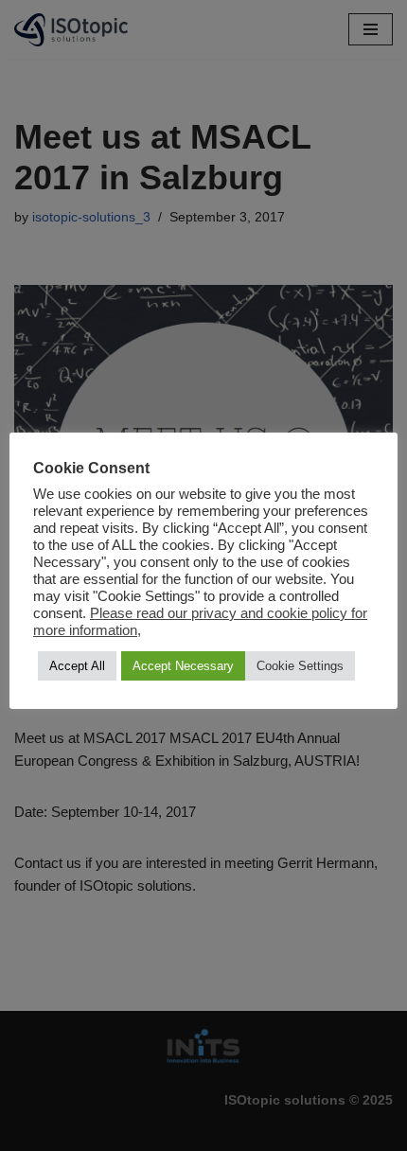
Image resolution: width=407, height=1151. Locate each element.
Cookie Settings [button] (300, 666)
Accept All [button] (77, 666)
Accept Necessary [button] (183, 666)
